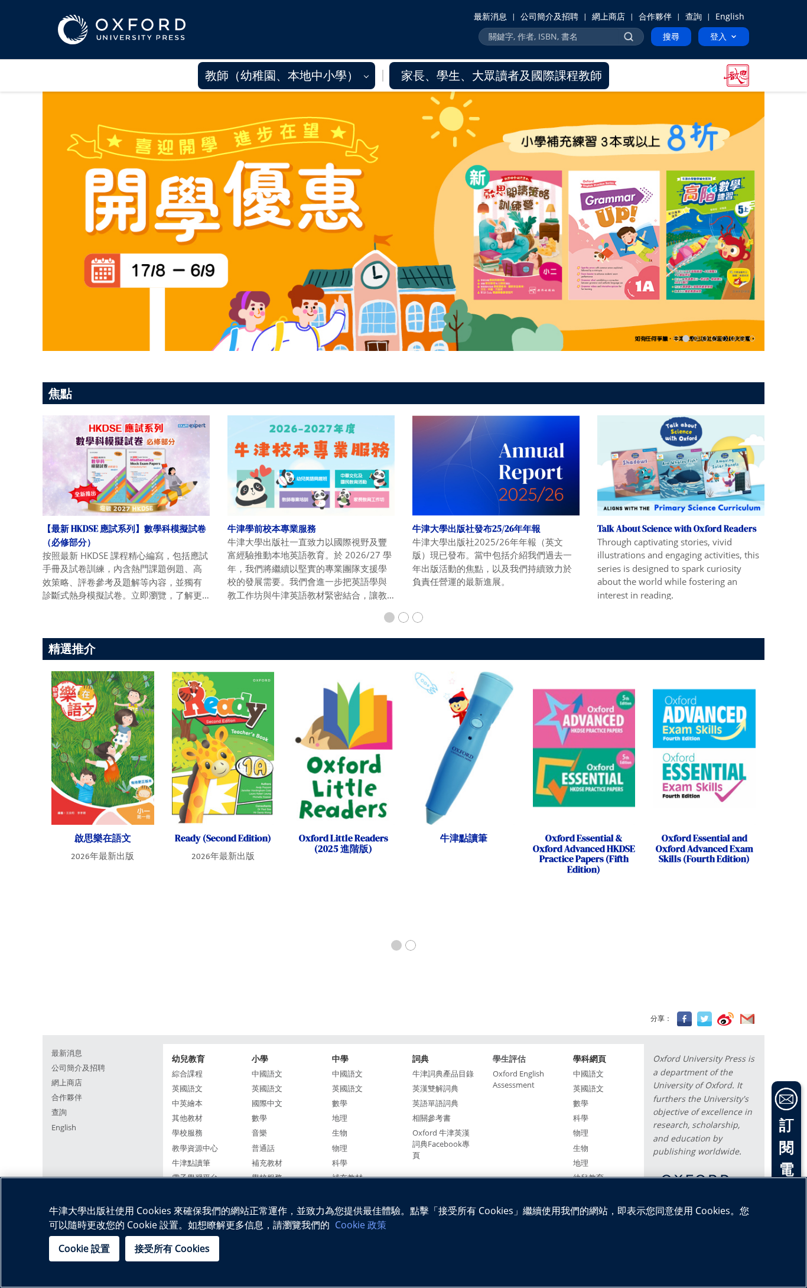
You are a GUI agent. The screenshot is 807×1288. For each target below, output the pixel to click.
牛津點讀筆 (191, 1163)
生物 (339, 1133)
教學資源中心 (195, 1148)
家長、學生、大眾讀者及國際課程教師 (501, 75)
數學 (259, 1118)
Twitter (704, 1018)
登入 (718, 36)
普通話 (263, 1148)
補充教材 (267, 1163)
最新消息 (490, 16)
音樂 (259, 1133)
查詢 (693, 16)
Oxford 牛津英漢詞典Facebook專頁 (441, 1144)
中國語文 (267, 1074)
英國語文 (187, 1089)
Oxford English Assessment (518, 1079)
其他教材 (187, 1118)
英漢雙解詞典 (435, 1089)
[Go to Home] (122, 29)
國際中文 (267, 1103)
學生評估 (509, 1058)
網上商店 (608, 16)
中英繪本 (187, 1103)
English (729, 16)
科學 (339, 1163)
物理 (339, 1148)
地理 (339, 1118)
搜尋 (671, 36)
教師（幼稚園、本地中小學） (283, 75)
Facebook (684, 1018)
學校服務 (187, 1133)
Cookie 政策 (360, 1224)
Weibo (725, 1018)
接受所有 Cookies (172, 1248)
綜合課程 (187, 1074)
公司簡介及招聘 (549, 16)
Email (747, 1018)
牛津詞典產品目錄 (443, 1074)
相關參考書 (431, 1118)
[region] (403, 1232)
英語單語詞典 (435, 1103)
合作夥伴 (655, 16)
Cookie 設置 (84, 1248)
